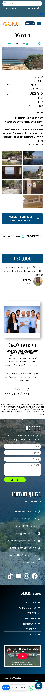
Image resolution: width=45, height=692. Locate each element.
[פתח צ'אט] (38, 685)
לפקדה (34, 43)
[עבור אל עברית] (41, 14)
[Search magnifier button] (5, 3)
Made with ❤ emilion (13, 678)
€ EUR (6, 687)
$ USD (15, 687)
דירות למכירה (19, 43)
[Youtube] (18, 576)
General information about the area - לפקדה (21, 218)
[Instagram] (26, 576)
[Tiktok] (10, 576)
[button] (39, 23)
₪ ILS (24, 687)
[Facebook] (35, 576)
